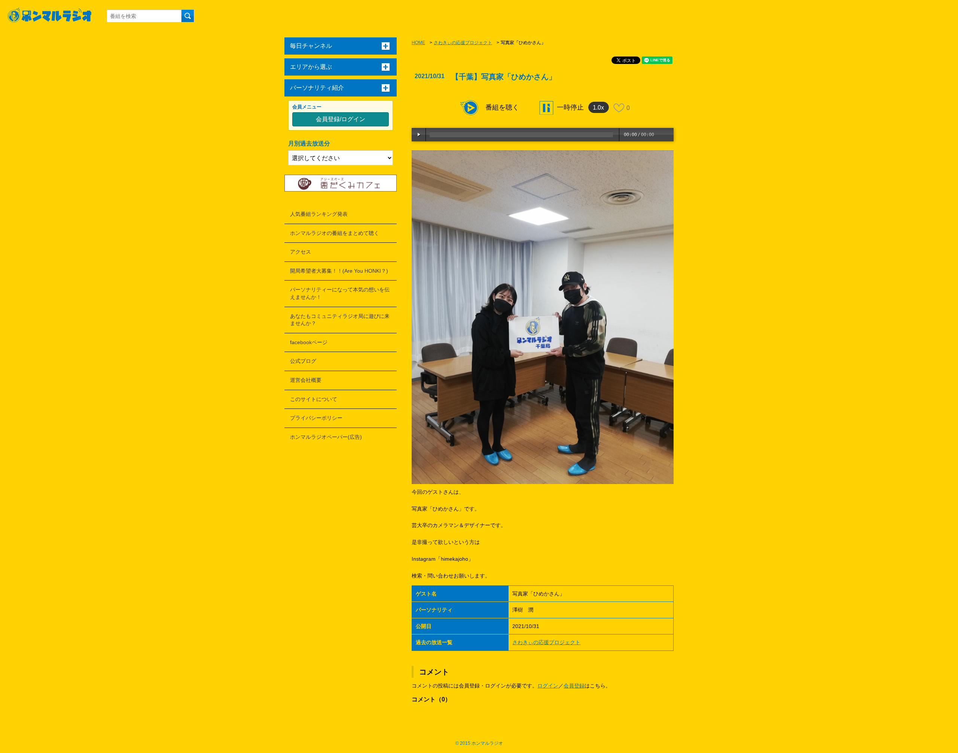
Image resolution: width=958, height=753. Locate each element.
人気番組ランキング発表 (319, 214)
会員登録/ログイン (340, 119)
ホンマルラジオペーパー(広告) (326, 437)
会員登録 (574, 686)
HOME (418, 42)
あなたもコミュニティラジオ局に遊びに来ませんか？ (340, 320)
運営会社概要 (305, 380)
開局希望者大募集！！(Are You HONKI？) (339, 271)
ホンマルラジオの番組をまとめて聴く (334, 233)
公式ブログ (303, 361)
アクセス (300, 252)
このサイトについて (313, 399)
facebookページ (308, 342)
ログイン (547, 686)
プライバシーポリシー (316, 418)
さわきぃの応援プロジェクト (463, 42)
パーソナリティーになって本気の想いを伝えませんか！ (340, 293)
